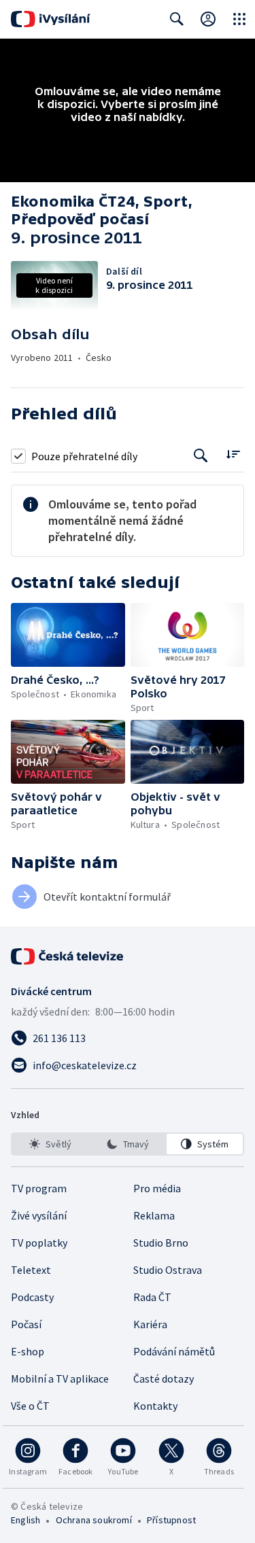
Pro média (157, 1188)
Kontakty (155, 1405)
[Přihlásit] (208, 19)
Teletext (31, 1270)
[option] (50, 1144)
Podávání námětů (174, 1351)
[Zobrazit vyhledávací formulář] (176, 19)
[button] (68, 635)
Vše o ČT (30, 1405)
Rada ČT (152, 1297)
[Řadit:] (233, 454)
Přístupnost (171, 1520)
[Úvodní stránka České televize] (68, 956)
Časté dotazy (163, 1378)
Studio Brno (160, 1242)
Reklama (154, 1215)
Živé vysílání (39, 1215)
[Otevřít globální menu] (239, 19)
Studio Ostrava (167, 1270)
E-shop (27, 1351)
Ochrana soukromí (94, 1520)
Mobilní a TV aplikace (60, 1378)
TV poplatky (39, 1242)
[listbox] (127, 1144)
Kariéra (150, 1324)
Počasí (26, 1324)
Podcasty (32, 1297)
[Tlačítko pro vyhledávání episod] (201, 455)
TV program (39, 1188)
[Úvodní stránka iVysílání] (50, 19)
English (25, 1520)
